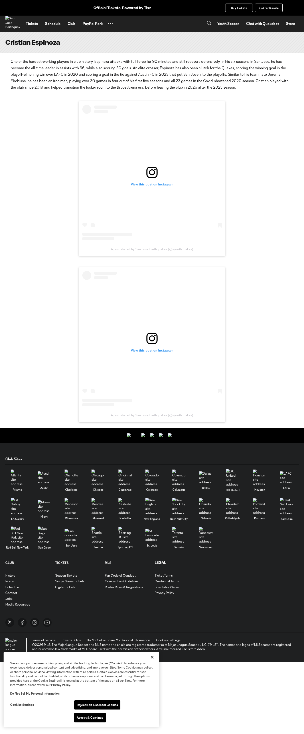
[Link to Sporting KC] (125, 535)
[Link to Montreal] (98, 506)
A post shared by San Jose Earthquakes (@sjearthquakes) (152, 249)
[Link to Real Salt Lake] (286, 506)
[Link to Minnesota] (71, 506)
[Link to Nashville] (125, 506)
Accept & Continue (90, 717)
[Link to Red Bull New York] (17, 535)
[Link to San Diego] (44, 535)
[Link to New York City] (179, 506)
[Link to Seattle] (98, 535)
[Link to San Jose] (71, 535)
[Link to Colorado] (152, 478)
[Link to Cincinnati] (125, 478)
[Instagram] (34, 622)
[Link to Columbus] (179, 478)
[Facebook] (22, 622)
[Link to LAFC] (286, 477)
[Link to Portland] (259, 506)
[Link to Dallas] (206, 477)
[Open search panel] (209, 23)
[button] (110, 24)
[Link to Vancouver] (206, 535)
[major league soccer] (12, 644)
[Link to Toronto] (179, 535)
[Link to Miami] (44, 506)
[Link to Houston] (259, 478)
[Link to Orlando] (206, 506)
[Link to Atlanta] (17, 478)
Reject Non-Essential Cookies (97, 705)
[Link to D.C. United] (232, 477)
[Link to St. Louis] (152, 535)
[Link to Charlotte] (71, 478)
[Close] (152, 657)
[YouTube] (47, 622)
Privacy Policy (60, 685)
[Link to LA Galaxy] (17, 506)
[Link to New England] (152, 506)
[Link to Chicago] (98, 478)
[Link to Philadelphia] (232, 506)
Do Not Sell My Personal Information (35, 693)
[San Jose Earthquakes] (12, 23)
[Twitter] (9, 622)
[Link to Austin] (44, 477)
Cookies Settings (168, 640)
